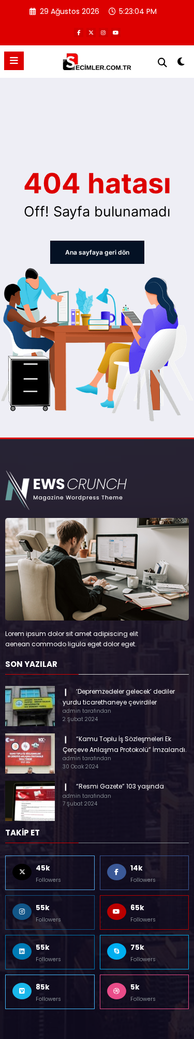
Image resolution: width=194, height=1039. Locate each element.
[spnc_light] (181, 64)
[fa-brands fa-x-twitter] (91, 32)
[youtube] (116, 32)
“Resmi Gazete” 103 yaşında (120, 786)
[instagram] (103, 32)
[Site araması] (162, 63)
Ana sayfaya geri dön (97, 252)
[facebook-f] (78, 32)
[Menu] (14, 61)
